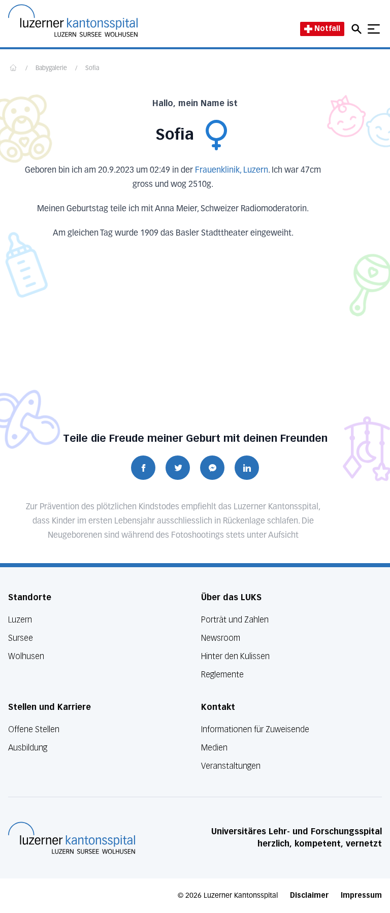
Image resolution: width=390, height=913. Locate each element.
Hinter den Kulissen (235, 656)
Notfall (327, 28)
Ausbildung (27, 748)
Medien (214, 748)
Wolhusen (26, 656)
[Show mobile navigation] (374, 29)
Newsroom (220, 638)
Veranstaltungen (231, 766)
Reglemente (222, 674)
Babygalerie (51, 69)
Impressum (361, 895)
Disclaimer (309, 895)
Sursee (20, 638)
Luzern (20, 620)
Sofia (92, 69)
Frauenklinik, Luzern (231, 171)
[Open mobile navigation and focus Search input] (358, 29)
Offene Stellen (33, 729)
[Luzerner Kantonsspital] (71, 838)
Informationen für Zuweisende (255, 729)
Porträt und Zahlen (235, 620)
